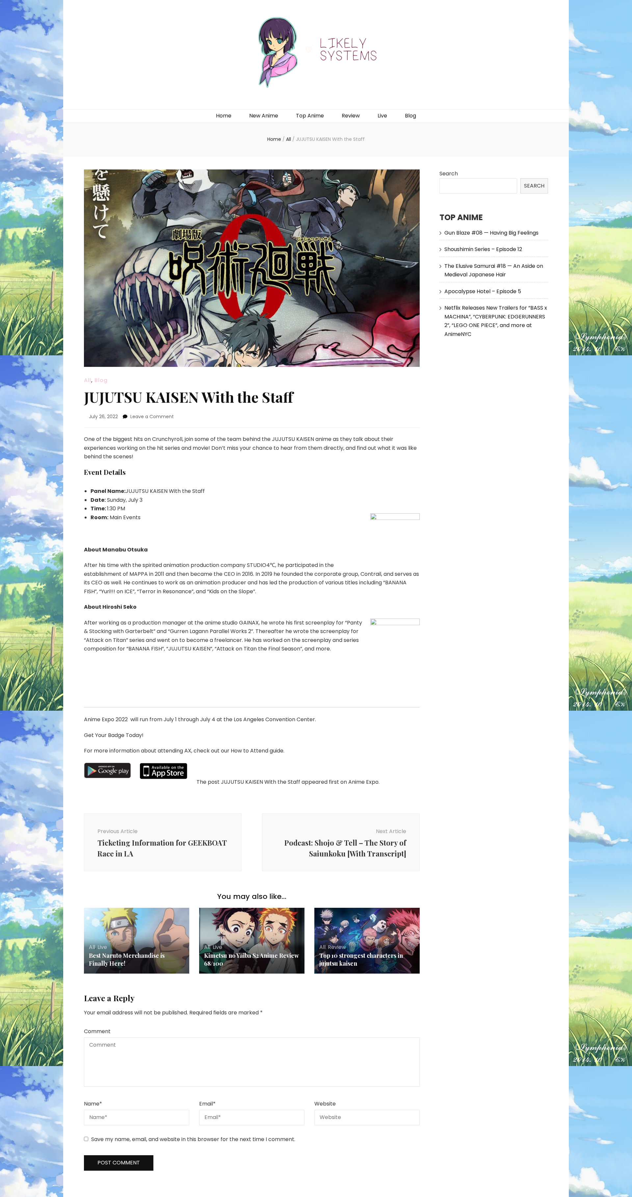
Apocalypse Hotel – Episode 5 (482, 291)
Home (223, 115)
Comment (97, 1031)
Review (351, 115)
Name (93, 1104)
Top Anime (310, 115)
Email (207, 1104)
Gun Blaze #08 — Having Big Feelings (491, 233)
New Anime (263, 115)
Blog (410, 115)
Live (382, 115)
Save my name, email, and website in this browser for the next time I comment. (193, 1139)
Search (448, 173)
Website (325, 1104)
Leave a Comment (152, 416)
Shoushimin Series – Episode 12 (483, 249)
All (87, 380)
